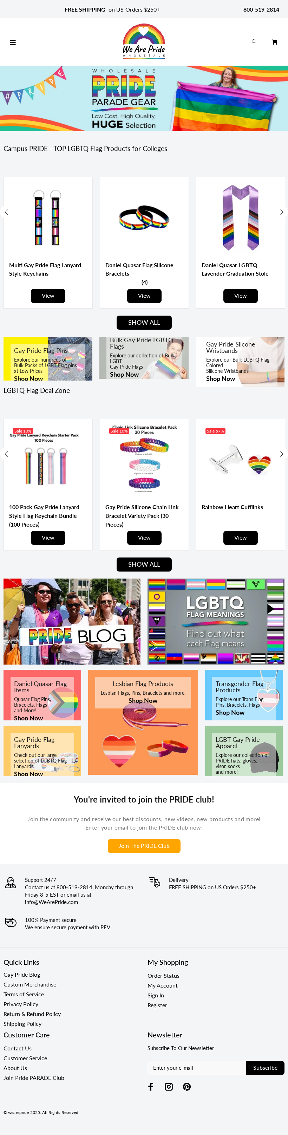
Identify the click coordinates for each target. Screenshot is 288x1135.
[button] (145, 282)
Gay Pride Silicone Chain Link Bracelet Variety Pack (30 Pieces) (142, 515)
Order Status (163, 975)
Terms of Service (24, 994)
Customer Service (25, 1058)
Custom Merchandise (30, 984)
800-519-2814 (261, 9)
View (48, 295)
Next (281, 212)
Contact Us (18, 1048)
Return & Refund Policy (32, 1013)
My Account (163, 985)
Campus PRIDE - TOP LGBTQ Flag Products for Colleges (85, 148)
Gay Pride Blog (22, 974)
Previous (6, 212)
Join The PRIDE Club (144, 845)
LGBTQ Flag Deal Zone (37, 390)
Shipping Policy (22, 1023)
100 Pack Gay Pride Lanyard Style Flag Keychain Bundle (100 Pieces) (44, 515)
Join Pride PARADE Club (34, 1077)
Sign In (156, 995)
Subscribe (265, 1067)
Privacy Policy (21, 1004)
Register (157, 1005)
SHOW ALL (144, 322)
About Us (15, 1067)
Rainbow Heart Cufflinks (232, 506)
